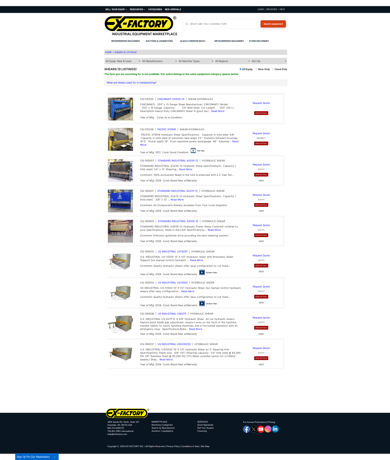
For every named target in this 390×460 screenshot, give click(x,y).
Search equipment (273, 24)
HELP (282, 9)
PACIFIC (166, 129)
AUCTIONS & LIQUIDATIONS (159, 41)
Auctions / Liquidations (162, 431)
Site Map (205, 446)
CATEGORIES (155, 9)
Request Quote (261, 102)
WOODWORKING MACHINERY (125, 41)
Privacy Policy (173, 446)
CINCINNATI (170, 99)
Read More (217, 111)
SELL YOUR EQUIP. (115, 9)
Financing (202, 431)
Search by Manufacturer (163, 428)
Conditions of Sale (190, 446)
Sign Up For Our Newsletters (33, 456)
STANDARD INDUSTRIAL (178, 160)
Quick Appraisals (205, 425)
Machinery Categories (162, 425)
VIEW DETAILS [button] (261, 113)
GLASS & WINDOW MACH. (193, 41)
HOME (108, 52)
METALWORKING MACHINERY (229, 41)
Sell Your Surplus (205, 428)
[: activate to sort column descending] (283, 92)
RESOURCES (137, 9)
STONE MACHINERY (259, 41)
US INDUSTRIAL (173, 251)
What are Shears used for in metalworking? (131, 82)
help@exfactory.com (117, 434)
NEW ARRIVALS (173, 9)
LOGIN (261, 9)
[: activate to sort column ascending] (194, 92)
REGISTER (272, 9)
